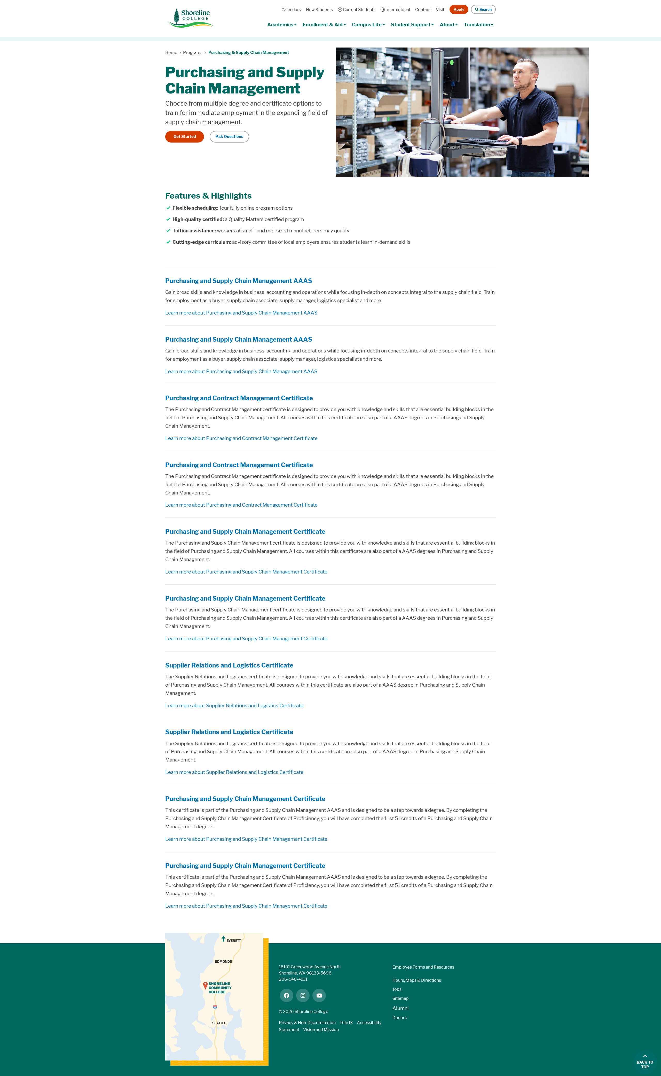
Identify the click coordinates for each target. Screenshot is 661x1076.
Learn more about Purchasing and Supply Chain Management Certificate (246, 572)
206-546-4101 (293, 979)
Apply (459, 9)
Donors (399, 1017)
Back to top (645, 1065)
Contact (423, 9)
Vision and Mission (321, 1029)
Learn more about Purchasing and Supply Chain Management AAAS (241, 313)
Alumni (400, 1008)
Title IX (346, 1022)
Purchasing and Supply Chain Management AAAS (238, 281)
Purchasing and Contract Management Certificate (239, 398)
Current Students (358, 9)
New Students (319, 9)
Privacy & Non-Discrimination (307, 1022)
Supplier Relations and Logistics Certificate (229, 665)
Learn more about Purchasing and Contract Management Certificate (241, 438)
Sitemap (400, 998)
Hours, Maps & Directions (416, 980)
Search (485, 9)
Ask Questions (229, 136)
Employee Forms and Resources (423, 967)
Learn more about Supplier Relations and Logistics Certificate (234, 706)
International (397, 9)
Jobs (397, 989)
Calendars (291, 9)
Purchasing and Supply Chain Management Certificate (245, 531)
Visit (440, 9)
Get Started (185, 136)
